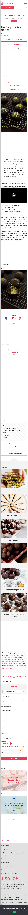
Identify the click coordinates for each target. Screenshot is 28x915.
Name (3, 721)
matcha (5, 432)
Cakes (5, 15)
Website (3, 733)
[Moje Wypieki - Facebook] (2, 878)
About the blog (6, 845)
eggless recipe (7, 430)
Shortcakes (20, 15)
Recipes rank (6, 862)
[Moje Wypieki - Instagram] (6, 878)
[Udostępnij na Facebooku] (6, 318)
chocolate (5, 428)
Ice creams (21, 18)
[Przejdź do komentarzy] (20, 318)
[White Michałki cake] (14, 503)
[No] (26, 910)
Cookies (6, 18)
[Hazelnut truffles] (14, 553)
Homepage (4, 49)
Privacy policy (20, 902)
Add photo (3, 741)
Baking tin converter (8, 866)
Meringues (12, 15)
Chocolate (20, 21)
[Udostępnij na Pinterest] (13, 318)
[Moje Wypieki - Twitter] (9, 878)
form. (14, 677)
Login (3, 7)
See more (14, 20)
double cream (13, 428)
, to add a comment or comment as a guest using (14, 677)
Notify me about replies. (9, 738)
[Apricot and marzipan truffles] (14, 577)
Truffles (18, 49)
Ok (14, 912)
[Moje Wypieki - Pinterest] (13, 878)
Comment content (6, 704)
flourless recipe (16, 430)
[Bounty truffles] (14, 528)
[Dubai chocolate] (14, 478)
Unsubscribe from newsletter (10, 873)
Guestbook (5, 870)
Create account (10, 7)
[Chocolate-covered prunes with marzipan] (14, 602)
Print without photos (14, 446)
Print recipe (14, 444)
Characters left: (6, 706)
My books (5, 849)
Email (3, 727)
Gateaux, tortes (9, 21)
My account (14, 787)
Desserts (13, 18)
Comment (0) (13, 89)
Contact (5, 858)
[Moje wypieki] (8, 3)
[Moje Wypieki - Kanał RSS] (16, 878)
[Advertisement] (14, 65)
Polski (4, 33)
